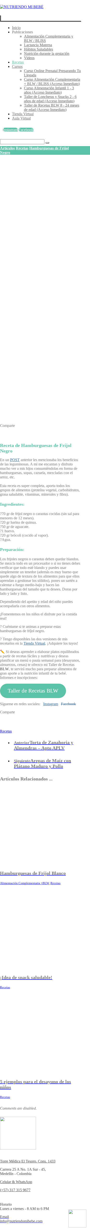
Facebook (68, 704)
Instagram (50, 704)
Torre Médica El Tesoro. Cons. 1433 (27, 1161)
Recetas (6, 731)
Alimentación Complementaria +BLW (24, 883)
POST (15, 460)
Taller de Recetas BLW (33, 691)
